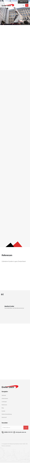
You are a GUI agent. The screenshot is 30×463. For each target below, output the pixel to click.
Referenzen (4, 404)
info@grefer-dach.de (21, 432)
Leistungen (4, 401)
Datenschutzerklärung (7, 414)
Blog (3, 407)
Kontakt (3, 411)
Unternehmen (5, 398)
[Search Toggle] (23, 6)
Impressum (4, 417)
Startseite (4, 395)
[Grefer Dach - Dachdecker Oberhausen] (8, 5)
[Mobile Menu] (26, 5)
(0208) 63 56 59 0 (8, 432)
